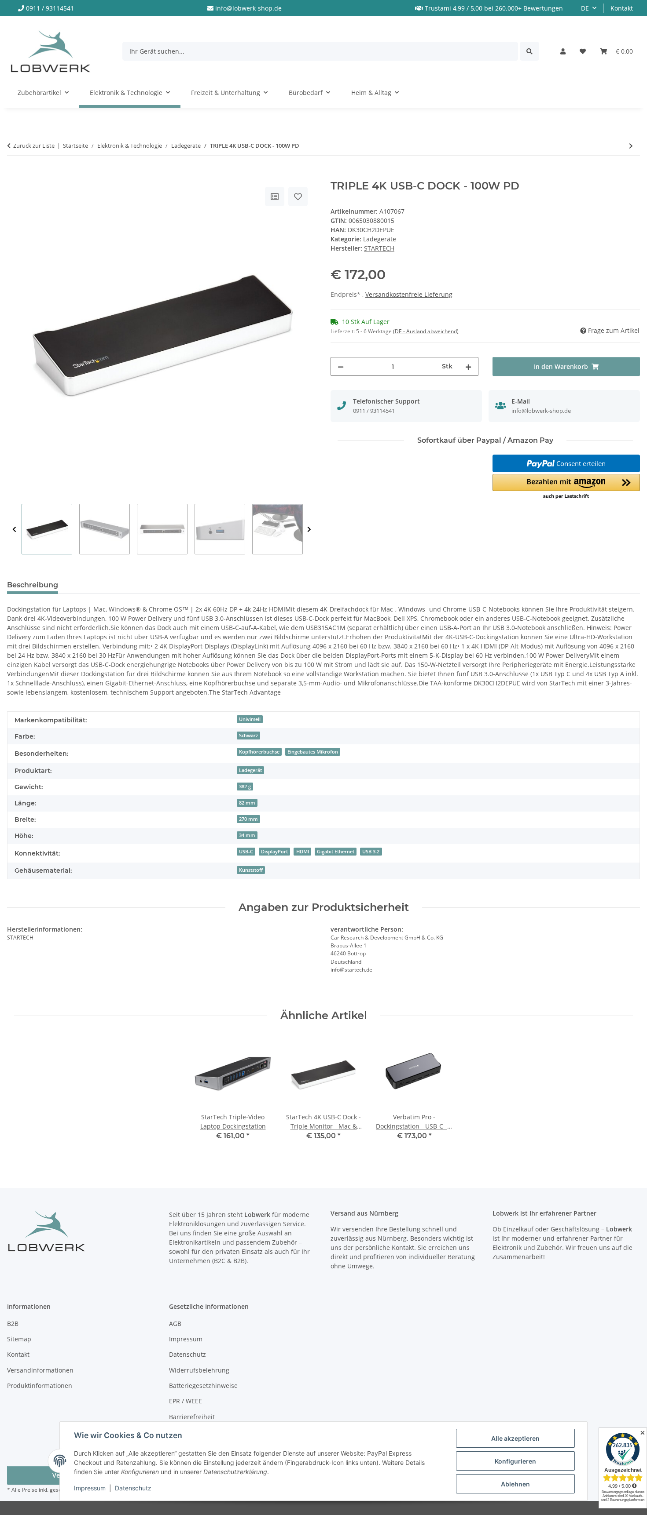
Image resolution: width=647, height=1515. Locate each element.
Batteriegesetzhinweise (203, 1385)
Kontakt (621, 8)
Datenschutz (133, 1488)
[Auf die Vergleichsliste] (274, 196)
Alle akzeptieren (515, 1438)
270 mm (248, 819)
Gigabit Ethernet (335, 852)
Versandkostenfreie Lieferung (408, 294)
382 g (245, 786)
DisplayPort (274, 852)
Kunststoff (251, 870)
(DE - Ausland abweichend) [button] (426, 331)
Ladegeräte (379, 239)
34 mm (247, 835)
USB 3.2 (370, 852)
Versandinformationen (40, 1370)
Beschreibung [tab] (32, 585)
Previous (14, 529)
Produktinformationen (39, 1385)
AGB (175, 1323)
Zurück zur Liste (34, 145)
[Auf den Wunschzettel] (298, 196)
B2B (12, 1323)
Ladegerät (250, 770)
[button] (563, 51)
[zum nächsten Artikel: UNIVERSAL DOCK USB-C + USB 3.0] (631, 145)
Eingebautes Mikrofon (312, 752)
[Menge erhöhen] (468, 366)
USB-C (246, 852)
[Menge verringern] (340, 366)
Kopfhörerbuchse (259, 752)
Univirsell (250, 719)
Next (309, 529)
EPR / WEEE (185, 1401)
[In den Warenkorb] (14, 175)
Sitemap (19, 1339)
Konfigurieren (515, 1461)
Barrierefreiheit (192, 1417)
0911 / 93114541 (50, 8)
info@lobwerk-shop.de (248, 8)
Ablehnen (515, 1484)
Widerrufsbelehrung (199, 1370)
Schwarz (248, 735)
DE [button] (585, 8)
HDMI (302, 852)
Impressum (90, 1488)
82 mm (247, 803)
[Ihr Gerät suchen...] (529, 51)
